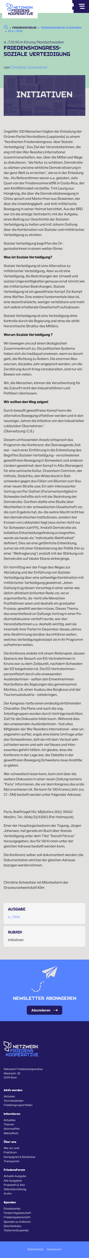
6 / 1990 (14, 917)
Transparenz (11, 1161)
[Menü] (81, 6)
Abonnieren (40, 1010)
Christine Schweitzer (29, 67)
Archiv (8, 1193)
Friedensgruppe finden (18, 1105)
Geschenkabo (12, 1226)
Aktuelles (10, 1120)
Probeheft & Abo (14, 1185)
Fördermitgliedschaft (17, 1213)
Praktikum (10, 1152)
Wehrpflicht (11, 1133)
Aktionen (9, 1096)
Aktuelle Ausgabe (15, 1176)
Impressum (54, 1249)
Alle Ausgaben (13, 1180)
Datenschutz (35, 1249)
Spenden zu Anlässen (17, 1221)
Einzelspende (12, 1208)
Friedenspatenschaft (17, 1217)
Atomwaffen (12, 1128)
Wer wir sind (11, 1148)
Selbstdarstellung (15, 1189)
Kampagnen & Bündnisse (19, 1157)
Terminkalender (14, 1100)
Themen (9, 1124)
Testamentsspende (16, 1230)
